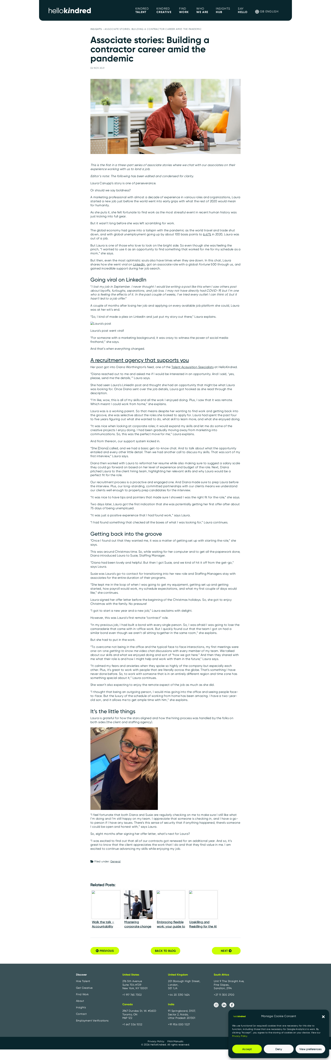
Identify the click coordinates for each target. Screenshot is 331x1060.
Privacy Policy (239, 1036)
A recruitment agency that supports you (139, 360)
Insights (96, 29)
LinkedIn (139, 264)
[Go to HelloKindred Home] (70, 10)
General (115, 861)
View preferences (310, 1049)
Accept (247, 1049)
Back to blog (165, 951)
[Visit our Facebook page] (231, 1005)
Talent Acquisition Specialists (192, 367)
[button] (323, 1016)
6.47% (207, 234)
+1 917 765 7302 (132, 994)
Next (225, 951)
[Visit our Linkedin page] (224, 1005)
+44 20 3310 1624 (179, 994)
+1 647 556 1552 (132, 1024)
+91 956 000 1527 (179, 1024)
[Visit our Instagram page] (216, 1005)
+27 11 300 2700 (224, 994)
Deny (278, 1049)
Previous (106, 951)
